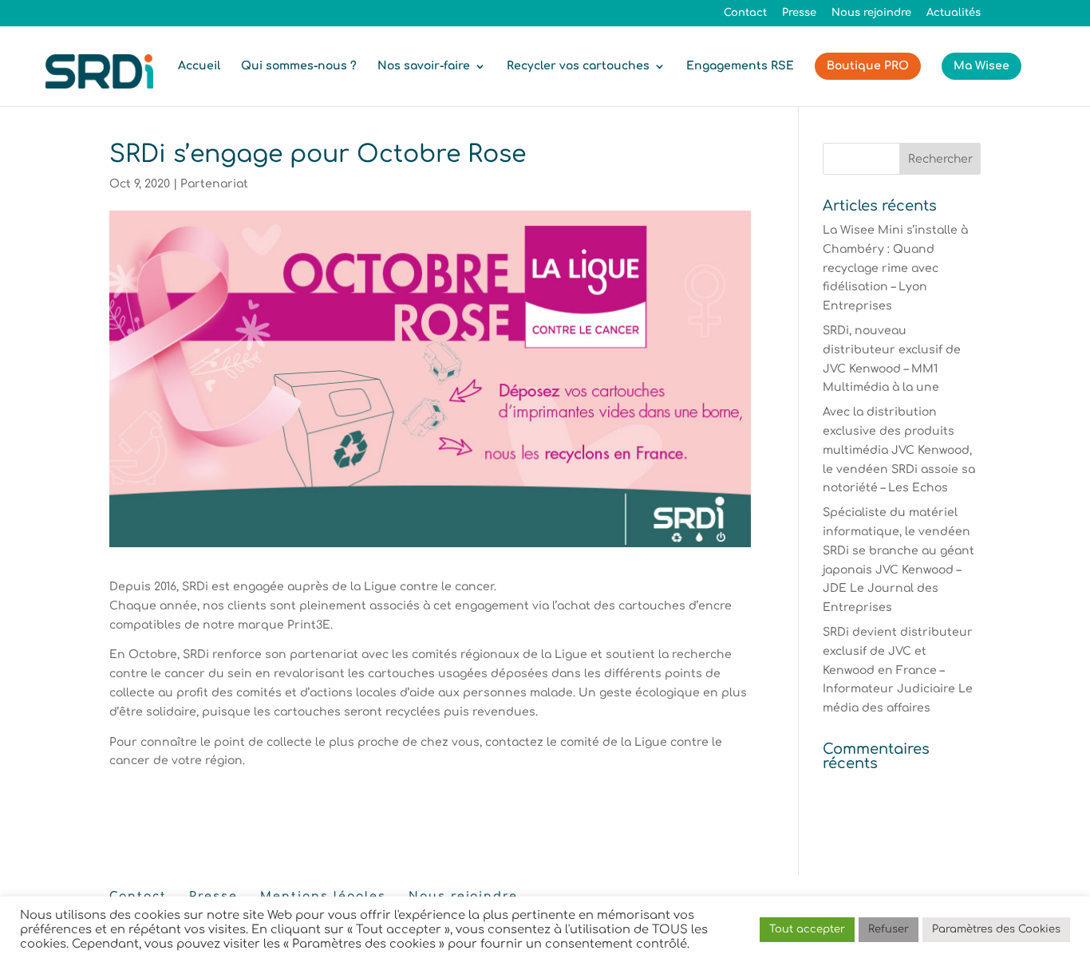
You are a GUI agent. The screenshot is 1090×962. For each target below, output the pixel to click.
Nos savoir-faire (423, 66)
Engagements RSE (740, 66)
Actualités (953, 13)
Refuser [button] (888, 929)
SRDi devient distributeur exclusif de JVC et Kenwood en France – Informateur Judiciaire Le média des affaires (898, 670)
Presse (799, 13)
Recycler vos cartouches (578, 66)
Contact (745, 13)
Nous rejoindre (871, 13)
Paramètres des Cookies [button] (996, 929)
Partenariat (214, 184)
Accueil (199, 66)
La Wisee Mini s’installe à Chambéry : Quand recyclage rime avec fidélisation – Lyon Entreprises (895, 268)
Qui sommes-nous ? (299, 66)
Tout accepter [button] (807, 929)
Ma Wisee (981, 66)
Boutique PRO (868, 66)
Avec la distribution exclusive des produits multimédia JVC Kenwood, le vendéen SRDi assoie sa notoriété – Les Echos (899, 450)
